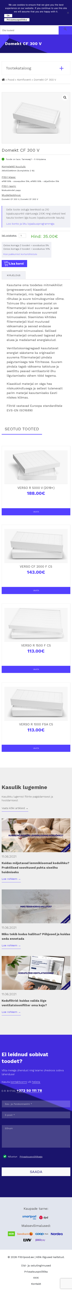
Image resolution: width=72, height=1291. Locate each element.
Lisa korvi (16, 263)
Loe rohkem (11, 878)
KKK (36, 1277)
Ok (8, 15)
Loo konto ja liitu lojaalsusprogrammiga (30, 223)
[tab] (14, 275)
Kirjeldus (13, 275)
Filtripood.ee (26, 1257)
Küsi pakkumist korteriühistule (20, 254)
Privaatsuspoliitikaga (31, 1156)
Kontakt (36, 1283)
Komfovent (24, 79)
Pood (11, 79)
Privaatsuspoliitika (36, 1271)
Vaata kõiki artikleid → (15, 808)
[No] (67, 12)
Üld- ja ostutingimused (36, 1265)
